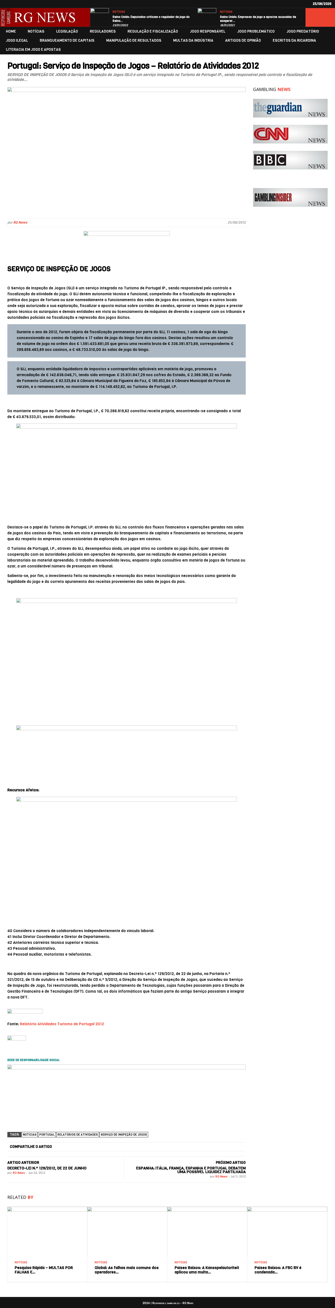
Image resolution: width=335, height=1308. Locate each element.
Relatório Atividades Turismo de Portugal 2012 (62, 1023)
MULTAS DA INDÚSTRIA (193, 40)
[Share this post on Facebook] (70, 1147)
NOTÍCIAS (119, 12)
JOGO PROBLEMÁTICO (256, 31)
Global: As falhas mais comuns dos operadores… (127, 1270)
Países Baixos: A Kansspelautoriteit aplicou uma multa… (207, 1270)
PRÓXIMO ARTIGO (231, 1162)
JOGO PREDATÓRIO (302, 31)
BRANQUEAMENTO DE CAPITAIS (67, 40)
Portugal (47, 1135)
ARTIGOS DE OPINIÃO (243, 40)
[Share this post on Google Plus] (146, 1147)
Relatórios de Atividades (77, 1135)
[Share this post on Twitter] (108, 1147)
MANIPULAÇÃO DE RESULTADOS (133, 40)
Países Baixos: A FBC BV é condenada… (278, 1270)
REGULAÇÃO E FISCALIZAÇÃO (153, 31)
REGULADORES (103, 31)
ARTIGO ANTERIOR (23, 1162)
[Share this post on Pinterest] (184, 1147)
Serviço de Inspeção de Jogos (124, 1135)
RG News (20, 222)
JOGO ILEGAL (17, 40)
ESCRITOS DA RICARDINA (294, 40)
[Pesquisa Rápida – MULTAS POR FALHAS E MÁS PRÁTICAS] (47, 1208)
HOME (11, 31)
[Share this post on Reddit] (222, 1147)
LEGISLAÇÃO (67, 31)
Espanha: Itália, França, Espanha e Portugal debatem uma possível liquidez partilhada (191, 1170)
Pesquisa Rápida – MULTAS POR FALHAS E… (44, 1270)
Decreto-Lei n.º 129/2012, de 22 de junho (47, 1168)
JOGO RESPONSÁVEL (207, 31)
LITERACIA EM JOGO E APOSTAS (33, 49)
